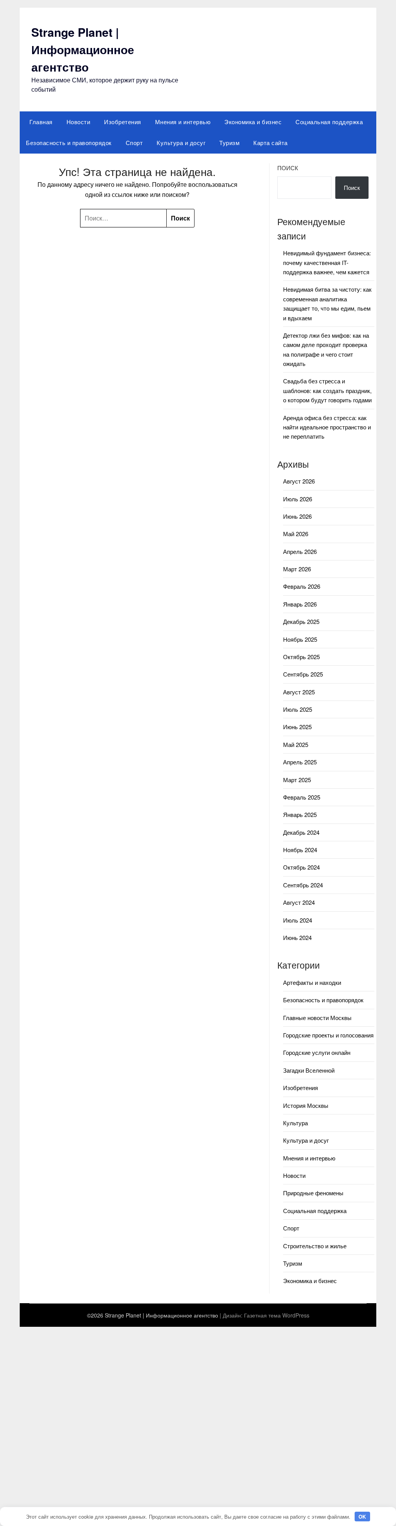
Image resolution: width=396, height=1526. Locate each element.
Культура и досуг (181, 142)
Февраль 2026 (301, 586)
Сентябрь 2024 (303, 885)
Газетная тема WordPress (276, 1315)
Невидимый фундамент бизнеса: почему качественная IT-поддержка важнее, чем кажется (327, 262)
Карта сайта (270, 142)
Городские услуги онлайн (316, 1052)
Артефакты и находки (312, 982)
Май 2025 (295, 744)
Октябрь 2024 (301, 867)
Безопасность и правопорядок (69, 142)
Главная (41, 122)
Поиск (287, 168)
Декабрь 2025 (301, 621)
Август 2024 (299, 902)
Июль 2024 (297, 920)
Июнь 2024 (297, 937)
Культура (295, 1123)
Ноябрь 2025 (300, 639)
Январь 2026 (300, 604)
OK (362, 1516)
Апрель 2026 (300, 551)
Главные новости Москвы (317, 1017)
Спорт (134, 142)
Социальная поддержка (329, 122)
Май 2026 (295, 534)
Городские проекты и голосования (328, 1035)
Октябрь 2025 (301, 657)
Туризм (229, 142)
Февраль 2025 (301, 797)
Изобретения (122, 122)
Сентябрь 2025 (303, 674)
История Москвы (305, 1105)
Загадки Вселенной (309, 1070)
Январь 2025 (300, 814)
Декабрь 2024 (301, 832)
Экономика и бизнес (253, 122)
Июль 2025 (297, 709)
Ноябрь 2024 (300, 850)
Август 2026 (299, 481)
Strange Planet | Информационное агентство (82, 49)
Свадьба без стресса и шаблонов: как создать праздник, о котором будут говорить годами (327, 390)
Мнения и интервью (183, 122)
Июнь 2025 (297, 727)
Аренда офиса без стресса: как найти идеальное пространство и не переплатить (327, 427)
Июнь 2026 (297, 516)
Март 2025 (297, 780)
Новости (78, 122)
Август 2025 (299, 692)
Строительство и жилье (314, 1246)
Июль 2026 (297, 499)
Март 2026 (297, 569)
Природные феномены (313, 1193)
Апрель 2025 (300, 762)
